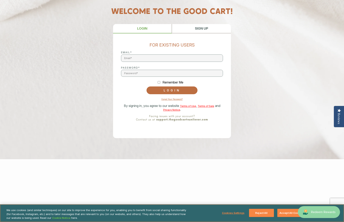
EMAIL (125, 52)
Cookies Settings (233, 212)
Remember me (172, 82)
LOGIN (142, 28)
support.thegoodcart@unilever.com (182, 119)
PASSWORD (129, 67)
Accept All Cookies (292, 212)
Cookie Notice (61, 217)
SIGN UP (201, 28)
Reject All (261, 212)
